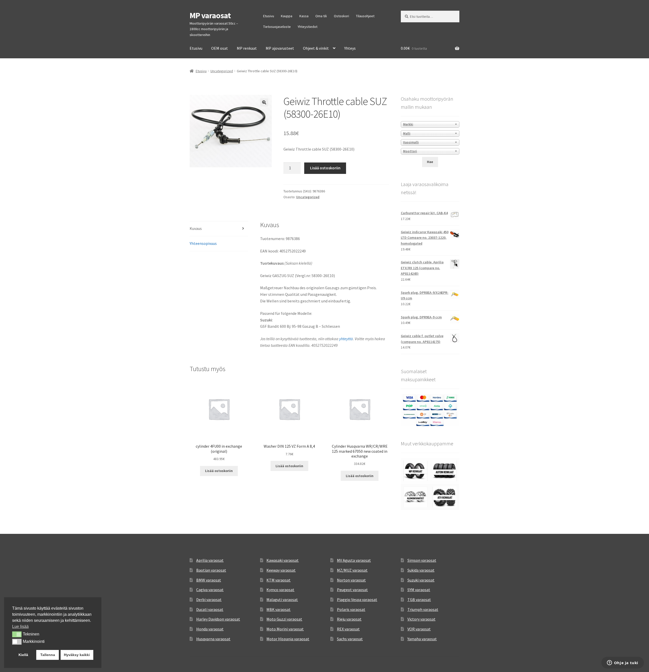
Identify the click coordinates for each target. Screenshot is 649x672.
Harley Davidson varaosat (218, 619)
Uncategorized (221, 71)
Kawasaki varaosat (282, 560)
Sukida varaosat (421, 570)
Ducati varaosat (209, 609)
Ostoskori (341, 16)
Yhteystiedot (307, 26)
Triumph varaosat (422, 609)
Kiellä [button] (23, 655)
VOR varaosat (419, 628)
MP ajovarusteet (280, 48)
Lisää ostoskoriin (325, 167)
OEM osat (219, 48)
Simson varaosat (421, 560)
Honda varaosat (210, 628)
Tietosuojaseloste (277, 26)
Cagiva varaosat (210, 589)
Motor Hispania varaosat (287, 638)
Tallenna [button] (47, 655)
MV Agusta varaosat (354, 560)
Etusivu (268, 16)
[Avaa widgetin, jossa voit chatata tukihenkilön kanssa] (622, 663)
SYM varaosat (418, 589)
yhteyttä (346, 338)
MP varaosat (210, 15)
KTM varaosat (278, 580)
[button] (264, 102)
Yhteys (350, 48)
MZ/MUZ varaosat (352, 570)
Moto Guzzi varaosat (284, 619)
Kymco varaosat (280, 589)
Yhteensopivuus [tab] (203, 243)
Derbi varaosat (209, 599)
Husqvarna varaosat (213, 638)
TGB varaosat (419, 599)
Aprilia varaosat (210, 560)
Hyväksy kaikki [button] (77, 655)
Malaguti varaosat (282, 599)
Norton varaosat (351, 580)
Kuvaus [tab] (196, 228)
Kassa (304, 16)
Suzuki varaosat (421, 580)
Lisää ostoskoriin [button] (219, 470)
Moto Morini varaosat (285, 628)
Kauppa (286, 16)
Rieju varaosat (349, 619)
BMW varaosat (208, 580)
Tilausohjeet (365, 16)
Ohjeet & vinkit (316, 48)
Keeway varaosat (281, 570)
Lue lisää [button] (20, 626)
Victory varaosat (421, 619)
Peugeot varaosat (352, 589)
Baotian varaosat (211, 570)
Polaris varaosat (351, 609)
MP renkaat (247, 48)
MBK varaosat (278, 609)
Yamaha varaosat (422, 638)
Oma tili (321, 16)
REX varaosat (348, 628)
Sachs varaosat (350, 638)
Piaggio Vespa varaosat (357, 599)
